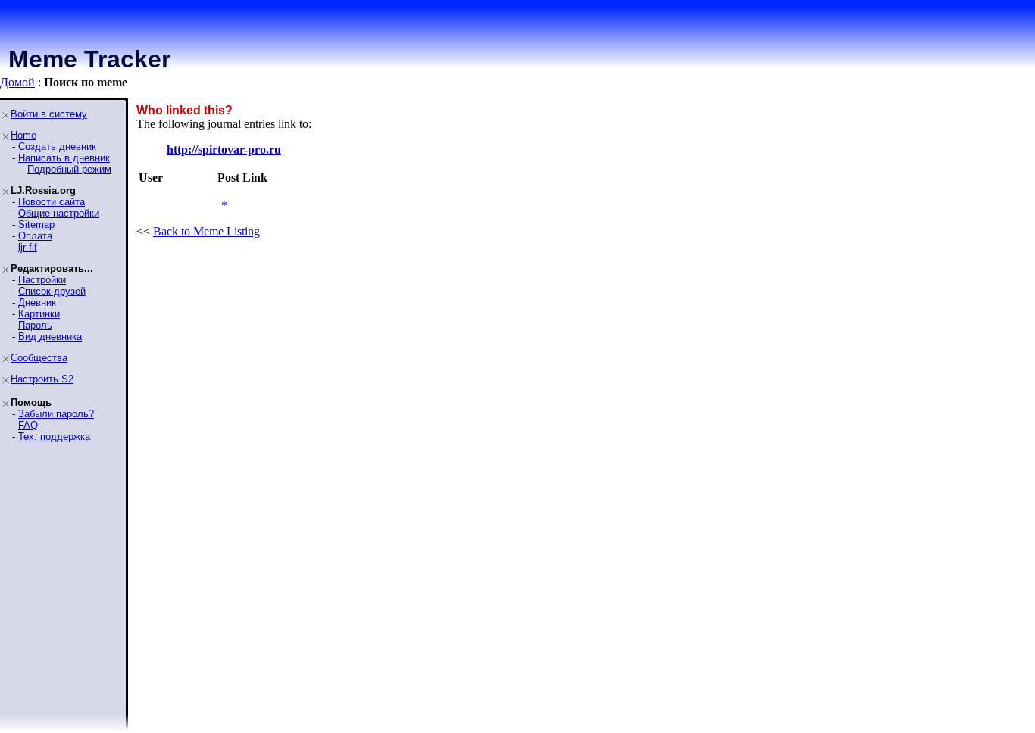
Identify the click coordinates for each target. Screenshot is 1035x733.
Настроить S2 (42, 379)
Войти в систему (49, 114)
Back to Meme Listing (206, 231)
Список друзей (52, 291)
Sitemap (36, 224)
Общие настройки (58, 213)
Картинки (39, 314)
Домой (17, 82)
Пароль (35, 325)
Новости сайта (51, 201)
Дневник (37, 302)
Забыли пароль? (56, 414)
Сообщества (39, 357)
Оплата (35, 236)
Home (23, 135)
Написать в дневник (64, 158)
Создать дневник (57, 146)
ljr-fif (27, 247)
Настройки (42, 279)
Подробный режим (69, 169)
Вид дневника (50, 336)
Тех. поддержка (54, 436)
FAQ (28, 425)
